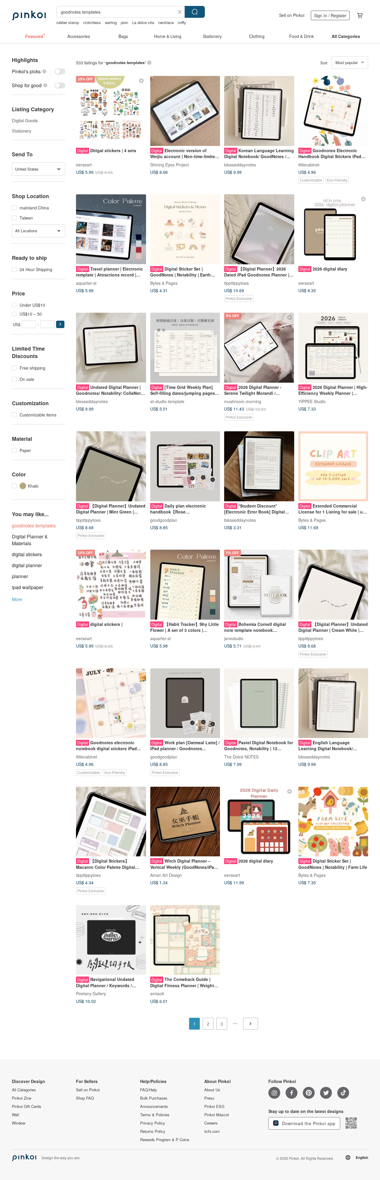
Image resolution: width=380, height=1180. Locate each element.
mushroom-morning (242, 401)
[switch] (38, 71)
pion (124, 22)
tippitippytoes (236, 283)
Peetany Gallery (91, 993)
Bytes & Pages (164, 283)
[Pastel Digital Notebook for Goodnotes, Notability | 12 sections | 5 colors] (259, 703)
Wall (15, 1115)
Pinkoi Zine (21, 1098)
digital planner (27, 565)
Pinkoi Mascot (216, 1115)
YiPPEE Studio (312, 401)
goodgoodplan (163, 520)
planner (20, 576)
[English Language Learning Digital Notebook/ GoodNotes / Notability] (333, 703)
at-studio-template (167, 401)
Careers (211, 1123)
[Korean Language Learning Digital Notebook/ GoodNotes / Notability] (259, 111)
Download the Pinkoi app (308, 1123)
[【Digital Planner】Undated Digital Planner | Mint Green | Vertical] (111, 466)
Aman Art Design (166, 875)
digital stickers (27, 554)
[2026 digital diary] (333, 229)
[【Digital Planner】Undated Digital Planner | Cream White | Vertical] (333, 585)
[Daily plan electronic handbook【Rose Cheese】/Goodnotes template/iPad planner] (185, 466)
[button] (60, 324)
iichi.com (212, 1131)
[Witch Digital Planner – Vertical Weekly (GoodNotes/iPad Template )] (185, 822)
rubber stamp (67, 22)
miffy (182, 22)
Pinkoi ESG (214, 1106)
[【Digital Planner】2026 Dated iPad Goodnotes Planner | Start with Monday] (259, 229)
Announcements (154, 1106)
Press (209, 1098)
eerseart (84, 164)
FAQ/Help (148, 1090)
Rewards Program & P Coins (164, 1140)
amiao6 (157, 993)
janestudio (233, 638)
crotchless (92, 22)
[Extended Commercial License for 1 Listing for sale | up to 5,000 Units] (333, 466)
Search (195, 12)
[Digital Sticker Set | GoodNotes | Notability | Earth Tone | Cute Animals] (185, 229)
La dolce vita (143, 22)
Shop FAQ (85, 1098)
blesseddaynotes (240, 164)
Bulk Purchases (153, 1098)
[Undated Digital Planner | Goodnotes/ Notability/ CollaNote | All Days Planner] (111, 348)
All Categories (24, 1090)
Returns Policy (152, 1131)
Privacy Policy (152, 1123)
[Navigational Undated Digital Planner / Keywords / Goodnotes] (111, 940)
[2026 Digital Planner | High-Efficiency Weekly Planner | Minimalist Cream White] (333, 348)
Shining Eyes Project (169, 164)
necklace (166, 22)
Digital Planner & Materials (30, 540)
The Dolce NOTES (241, 757)
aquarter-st (86, 283)
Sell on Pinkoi (291, 15)
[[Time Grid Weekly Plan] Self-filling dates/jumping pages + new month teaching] (185, 348)
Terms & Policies (155, 1115)
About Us (212, 1090)
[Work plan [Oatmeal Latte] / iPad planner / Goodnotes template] (185, 703)
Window (18, 1123)
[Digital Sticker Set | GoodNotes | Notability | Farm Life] (333, 822)
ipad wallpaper (27, 587)
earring (111, 22)
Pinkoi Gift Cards (26, 1106)
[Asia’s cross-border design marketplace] (29, 15)
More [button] (17, 599)
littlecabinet (308, 164)
